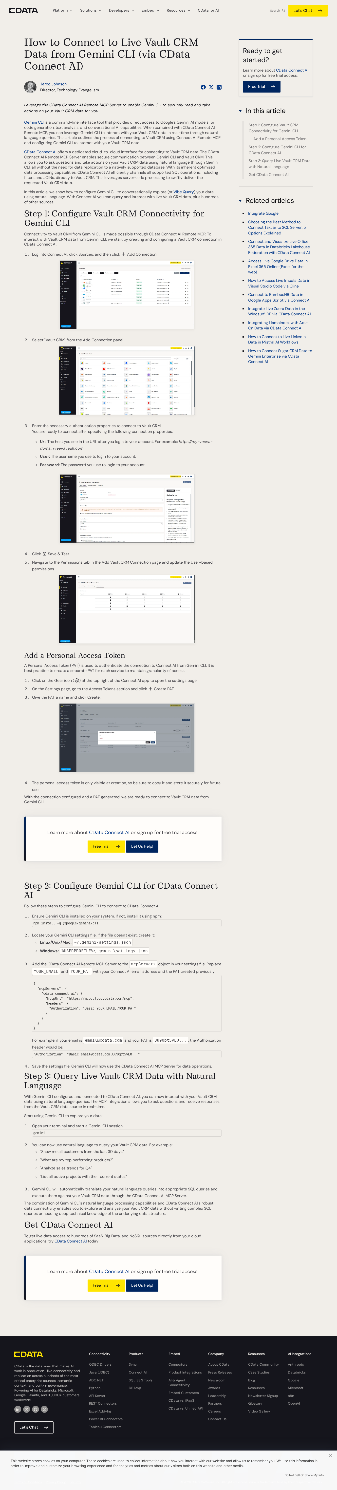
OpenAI (294, 1403)
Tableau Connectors (105, 1427)
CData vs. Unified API (185, 1408)
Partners (215, 1403)
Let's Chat (303, 10)
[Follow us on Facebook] (203, 87)
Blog (251, 1380)
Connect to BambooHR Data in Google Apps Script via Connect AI (279, 297)
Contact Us (217, 1419)
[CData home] (27, 10)
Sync (133, 1364)
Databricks (297, 1372)
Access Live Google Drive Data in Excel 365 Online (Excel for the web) (278, 266)
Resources (256, 1388)
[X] (26, 1409)
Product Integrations (185, 1372)
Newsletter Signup (263, 1396)
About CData (218, 1364)
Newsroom (216, 1380)
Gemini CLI (34, 122)
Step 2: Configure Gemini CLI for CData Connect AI (277, 149)
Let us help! (142, 846)
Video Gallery (259, 1411)
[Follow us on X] (211, 87)
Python (94, 1388)
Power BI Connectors (106, 1419)
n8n (291, 1396)
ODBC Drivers (100, 1364)
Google (293, 1380)
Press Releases (220, 1372)
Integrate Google (263, 213)
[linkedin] (17, 1409)
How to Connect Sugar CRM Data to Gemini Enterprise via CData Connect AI (280, 356)
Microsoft (295, 1388)
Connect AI (138, 1372)
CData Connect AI (40, 151)
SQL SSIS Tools (140, 1380)
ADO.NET (96, 1380)
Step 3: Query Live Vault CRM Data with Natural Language (280, 163)
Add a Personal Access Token (279, 138)
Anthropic (296, 1364)
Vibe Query (183, 191)
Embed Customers (183, 1393)
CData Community (263, 1364)
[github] (35, 1409)
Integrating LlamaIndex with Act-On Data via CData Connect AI (278, 325)
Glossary (255, 1403)
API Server (97, 1396)
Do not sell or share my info (304, 1475)
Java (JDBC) (99, 1372)
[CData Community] (44, 1409)
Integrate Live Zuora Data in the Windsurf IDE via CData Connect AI (279, 311)
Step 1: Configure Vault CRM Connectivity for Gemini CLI (273, 128)
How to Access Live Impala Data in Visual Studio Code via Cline (279, 283)
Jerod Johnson (53, 84)
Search (275, 11)
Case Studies (259, 1372)
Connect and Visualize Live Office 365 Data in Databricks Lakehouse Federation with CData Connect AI (279, 247)
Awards (214, 1388)
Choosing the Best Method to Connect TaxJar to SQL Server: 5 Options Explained (277, 227)
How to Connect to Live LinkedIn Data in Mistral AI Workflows (277, 339)
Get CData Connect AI (269, 174)
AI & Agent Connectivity (179, 1382)
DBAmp (135, 1388)
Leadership (217, 1396)
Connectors (177, 1364)
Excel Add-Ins (100, 1411)
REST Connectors (103, 1403)
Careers (214, 1411)
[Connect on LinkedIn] (219, 87)
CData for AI (208, 10)
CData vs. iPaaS (181, 1400)
